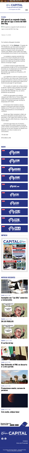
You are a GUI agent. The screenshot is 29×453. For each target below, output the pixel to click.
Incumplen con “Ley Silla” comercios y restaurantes (14, 299)
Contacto (25, 441)
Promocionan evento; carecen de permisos (13, 389)
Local (2, 295)
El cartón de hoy (7, 343)
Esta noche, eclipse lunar (10, 412)
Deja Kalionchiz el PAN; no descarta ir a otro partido (14, 366)
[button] (26, 10)
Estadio (3, 17)
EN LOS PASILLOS (7, 321)
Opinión (3, 319)
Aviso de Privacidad (22, 443)
